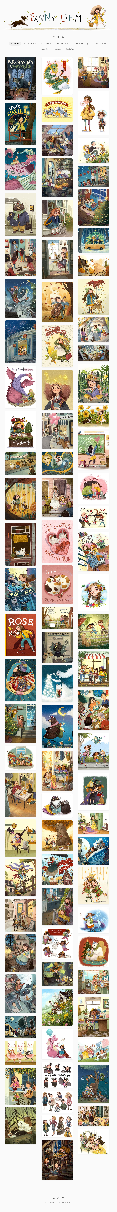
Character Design (82, 43)
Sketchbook (46, 43)
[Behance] (63, 37)
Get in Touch (71, 49)
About (58, 49)
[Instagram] (54, 37)
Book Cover (45, 49)
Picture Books (30, 43)
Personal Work (63, 43)
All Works (15, 43)
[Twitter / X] (58, 37)
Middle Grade (100, 43)
